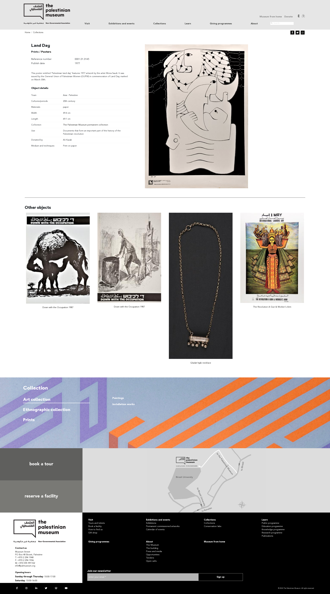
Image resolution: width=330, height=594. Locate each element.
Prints (29, 420)
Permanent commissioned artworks (163, 526)
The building (152, 548)
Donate (288, 17)
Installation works (123, 404)
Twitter (297, 32)
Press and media (154, 551)
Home (27, 33)
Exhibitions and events (158, 520)
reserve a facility (41, 496)
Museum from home (271, 17)
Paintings (118, 398)
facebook (17, 588)
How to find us (95, 530)
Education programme (272, 526)
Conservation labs (212, 526)
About (149, 542)
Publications (267, 536)
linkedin (36, 588)
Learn (265, 520)
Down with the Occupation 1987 (57, 307)
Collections (38, 33)
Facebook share (292, 32)
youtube (66, 588)
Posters (46, 52)
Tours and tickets (96, 523)
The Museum (152, 545)
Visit (90, 520)
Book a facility (95, 526)
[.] (271, 23)
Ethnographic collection (46, 410)
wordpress (56, 588)
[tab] (56, 399)
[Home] (47, 14)
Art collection (36, 400)
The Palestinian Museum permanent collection (85, 125)
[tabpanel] (206, 416)
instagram (26, 588)
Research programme (272, 533)
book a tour (41, 464)
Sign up (221, 577)
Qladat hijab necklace (200, 363)
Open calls (151, 561)
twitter (46, 588)
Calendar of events (155, 530)
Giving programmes (221, 24)
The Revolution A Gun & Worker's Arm (272, 307)
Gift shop (92, 533)
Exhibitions (151, 523)
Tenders (150, 558)
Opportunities (152, 555)
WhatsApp (303, 32)
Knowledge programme (273, 530)
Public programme (270, 523)
